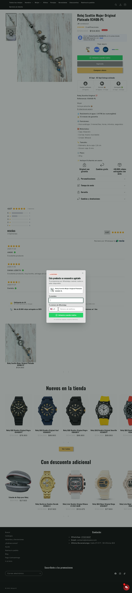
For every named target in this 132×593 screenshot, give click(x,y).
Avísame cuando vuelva (67, 315)
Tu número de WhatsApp (57, 305)
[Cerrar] (82, 273)
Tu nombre (52, 296)
